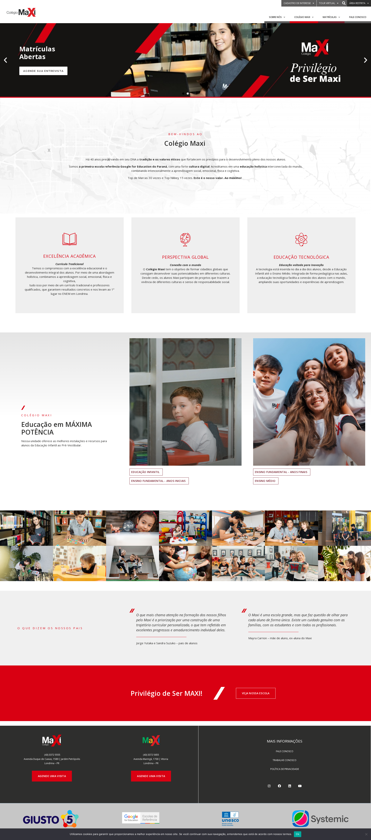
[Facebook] (279, 786)
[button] (344, 3)
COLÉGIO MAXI (302, 17)
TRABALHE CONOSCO (284, 760)
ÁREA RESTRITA (357, 3)
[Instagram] (269, 786)
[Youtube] (300, 786)
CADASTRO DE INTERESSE (297, 3)
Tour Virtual (327, 3)
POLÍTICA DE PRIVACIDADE (284, 769)
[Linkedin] (289, 786)
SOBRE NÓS (275, 17)
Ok (297, 834)
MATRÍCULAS (330, 17)
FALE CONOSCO (357, 17)
